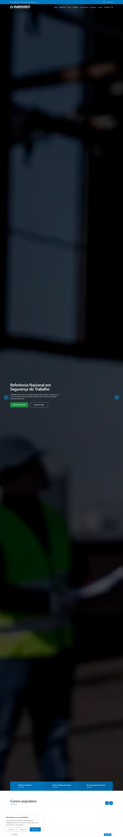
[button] (6, 397)
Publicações (107, 7)
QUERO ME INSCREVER (19, 405)
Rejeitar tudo (23, 829)
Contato (100, 7)
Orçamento (93, 7)
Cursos (69, 7)
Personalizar (11, 829)
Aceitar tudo (35, 829)
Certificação (75, 7)
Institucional (62, 7)
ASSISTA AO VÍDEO (39, 405)
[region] (23, 823)
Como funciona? (84, 7)
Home (55, 7)
